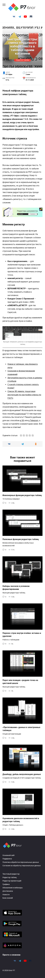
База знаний (7, 898)
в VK (22, 420)
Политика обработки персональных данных (20, 862)
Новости (6, 895)
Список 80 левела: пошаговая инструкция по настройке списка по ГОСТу (24, 394)
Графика (6, 884)
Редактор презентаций (11, 881)
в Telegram (33, 420)
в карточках (20, 414)
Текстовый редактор (11, 874)
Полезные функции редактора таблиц (20, 539)
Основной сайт (8, 855)
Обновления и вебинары (12, 888)
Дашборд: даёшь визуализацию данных (21, 774)
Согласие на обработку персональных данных (21, 866)
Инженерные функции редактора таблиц (22, 495)
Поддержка (7, 859)
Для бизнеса (7, 891)
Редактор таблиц (22, 60)
